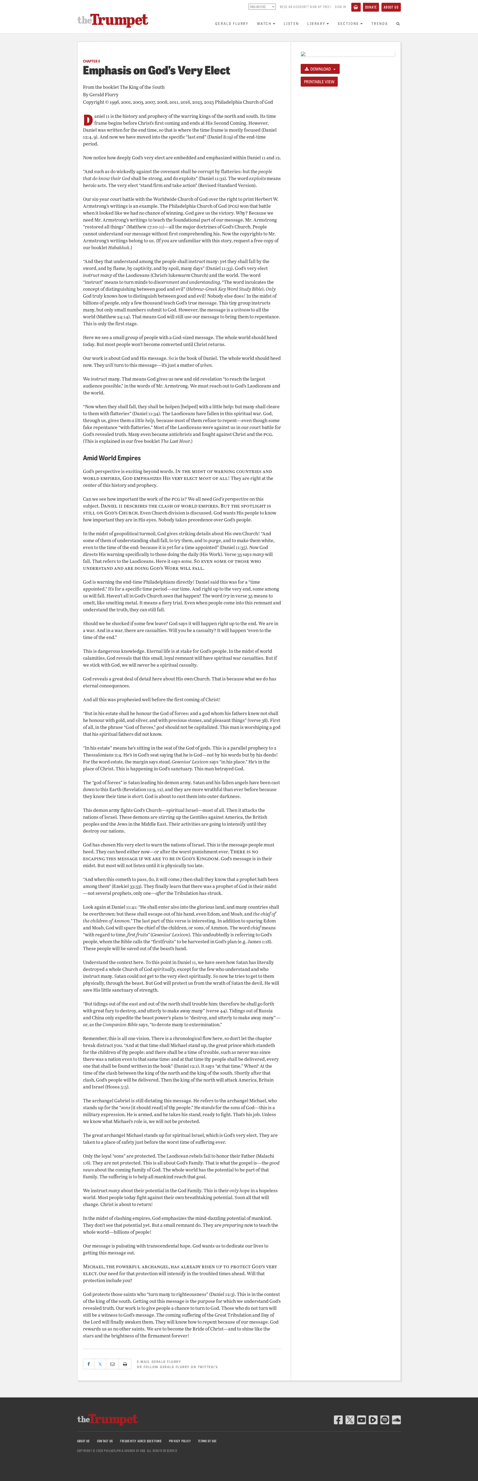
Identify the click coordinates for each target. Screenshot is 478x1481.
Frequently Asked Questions (141, 1441)
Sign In (340, 6)
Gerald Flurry (232, 23)
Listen (291, 23)
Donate (371, 7)
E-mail (159, 1361)
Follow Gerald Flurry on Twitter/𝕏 (181, 1366)
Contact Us (105, 1441)
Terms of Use (207, 1441)
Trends (380, 23)
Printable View (319, 81)
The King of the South (142, 87)
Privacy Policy (180, 1441)
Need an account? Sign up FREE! (305, 6)
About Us (391, 7)
